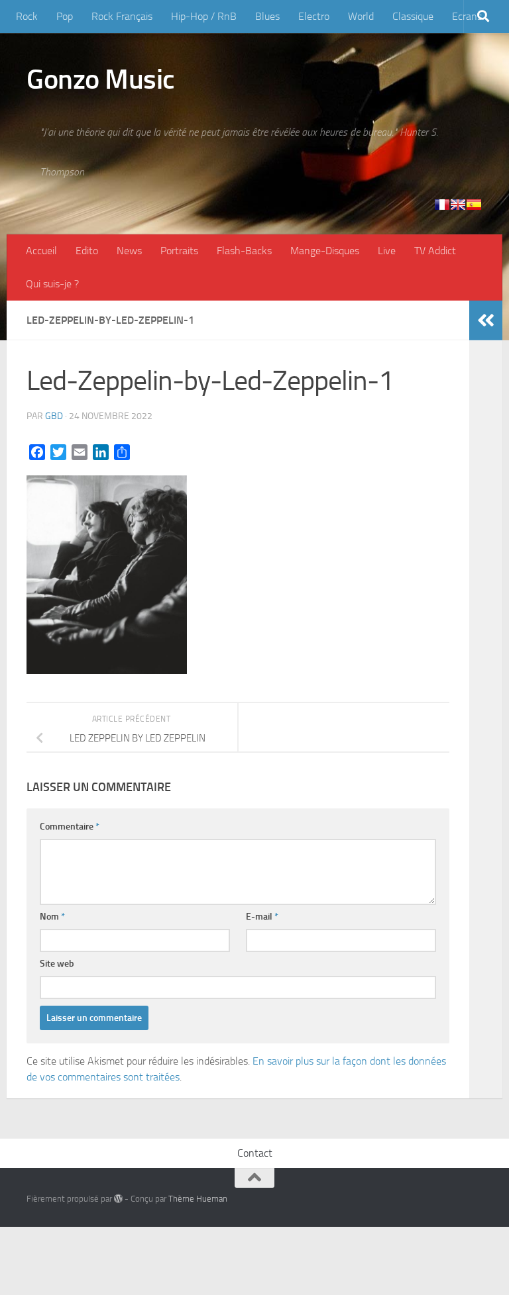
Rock (27, 16)
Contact (254, 1153)
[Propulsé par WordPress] (118, 1198)
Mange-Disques (324, 250)
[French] (442, 204)
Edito (87, 250)
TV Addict (435, 250)
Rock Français (121, 16)
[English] (458, 204)
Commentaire (69, 826)
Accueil (41, 250)
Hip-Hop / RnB (204, 16)
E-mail (262, 916)
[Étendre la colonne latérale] (485, 320)
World (361, 16)
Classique (412, 16)
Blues (267, 16)
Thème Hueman (197, 1199)
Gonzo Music (101, 79)
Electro (313, 16)
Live (387, 250)
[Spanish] (474, 204)
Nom (52, 916)
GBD (54, 416)
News (129, 250)
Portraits (179, 250)
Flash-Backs (244, 250)
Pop (64, 16)
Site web (57, 963)
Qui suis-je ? (52, 283)
